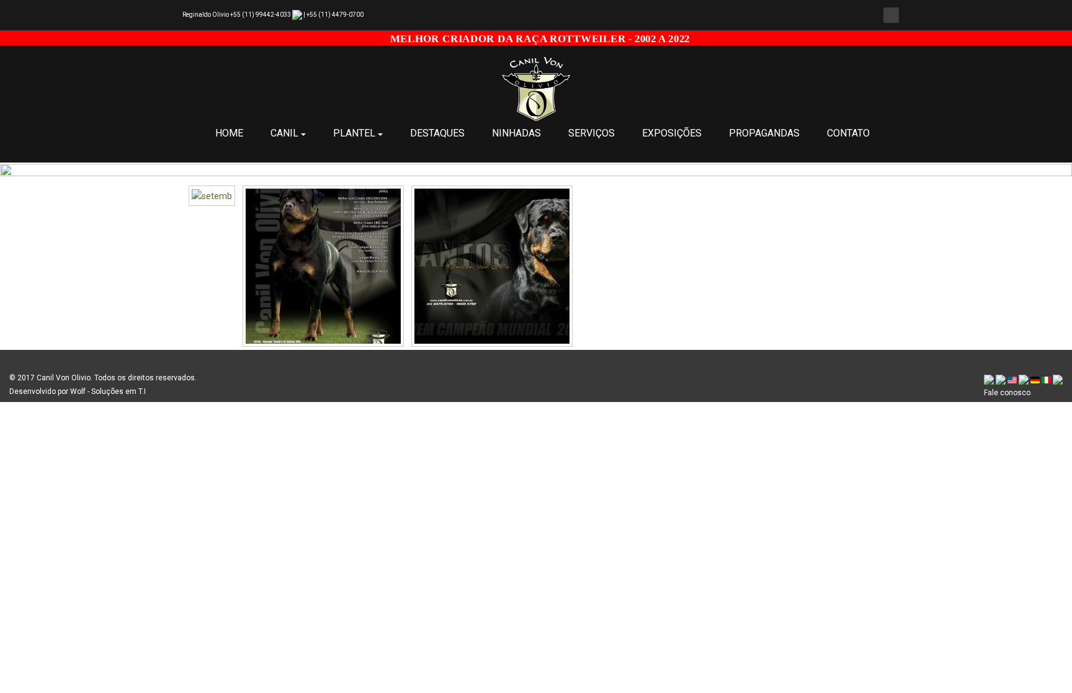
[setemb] (212, 196)
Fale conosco (1007, 392)
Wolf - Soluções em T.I (108, 391)
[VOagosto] (323, 266)
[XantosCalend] (492, 266)
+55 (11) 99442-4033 (260, 14)
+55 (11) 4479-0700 (335, 14)
